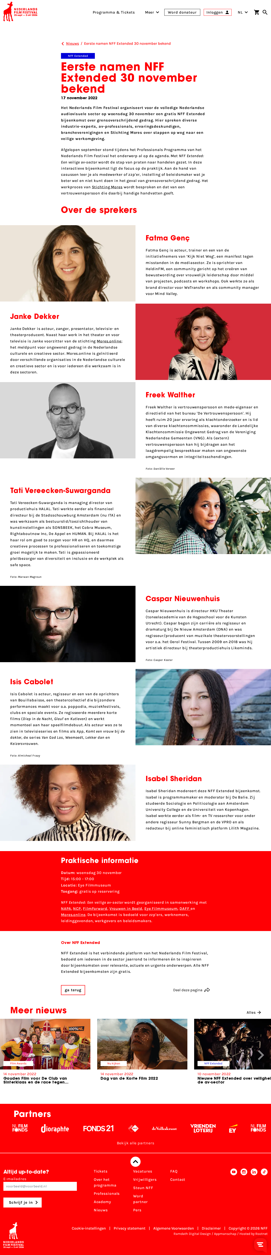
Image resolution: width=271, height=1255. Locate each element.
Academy (102, 1201)
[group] (45, 1053)
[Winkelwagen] (256, 12)
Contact (177, 1179)
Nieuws (101, 1210)
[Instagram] (244, 1192)
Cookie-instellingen (89, 1228)
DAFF (185, 908)
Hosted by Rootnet (253, 1234)
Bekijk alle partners (135, 1143)
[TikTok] (264, 1192)
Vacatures (142, 1171)
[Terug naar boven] (135, 1162)
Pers (137, 1210)
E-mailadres (14, 1179)
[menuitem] (149, 12)
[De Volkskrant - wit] (137, 1128)
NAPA (66, 908)
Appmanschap (225, 1234)
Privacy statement (129, 1228)
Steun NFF (143, 1187)
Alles (251, 1012)
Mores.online (109, 341)
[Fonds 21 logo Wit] (71, 1128)
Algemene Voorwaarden (173, 1228)
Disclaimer (211, 1228)
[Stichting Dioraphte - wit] (28, 1128)
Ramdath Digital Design (192, 1234)
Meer (149, 12)
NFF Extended (78, 56)
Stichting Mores (107, 187)
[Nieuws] (62, 43)
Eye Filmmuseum (161, 908)
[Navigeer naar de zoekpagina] (265, 12)
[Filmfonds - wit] (231, 1128)
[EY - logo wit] (206, 1128)
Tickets (101, 1171)
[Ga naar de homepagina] (20, 12)
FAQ (174, 1171)
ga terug (73, 990)
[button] (261, 1055)
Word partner (140, 1199)
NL (240, 12)
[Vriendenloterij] (176, 1128)
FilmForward (95, 908)
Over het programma (105, 1182)
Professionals (107, 1193)
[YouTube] (233, 1192)
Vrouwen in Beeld (125, 908)
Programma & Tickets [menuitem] (114, 12)
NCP (77, 908)
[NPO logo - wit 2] (106, 1128)
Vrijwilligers (145, 1179)
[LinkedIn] (254, 1192)
